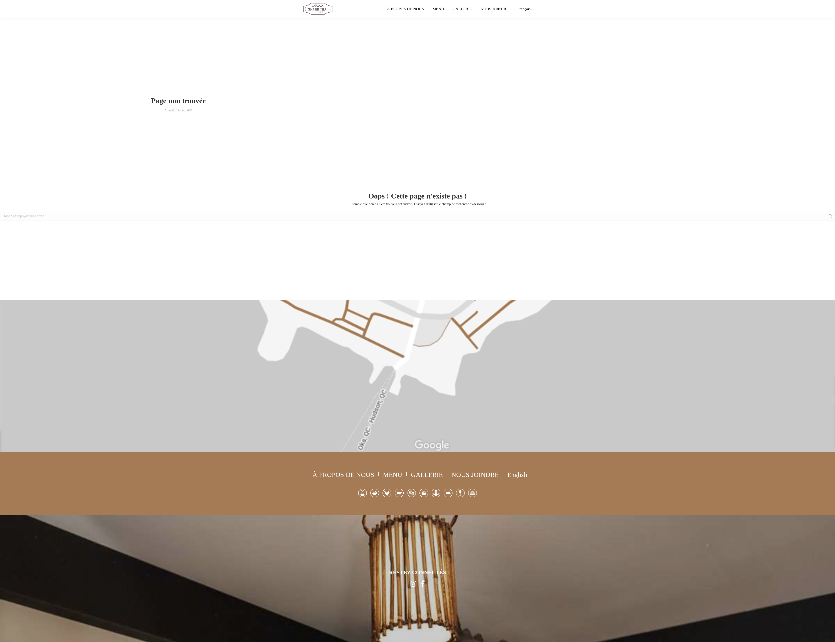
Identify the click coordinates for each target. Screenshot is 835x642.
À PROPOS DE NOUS (343, 474)
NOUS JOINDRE (475, 474)
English (517, 474)
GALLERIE (427, 474)
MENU (392, 474)
